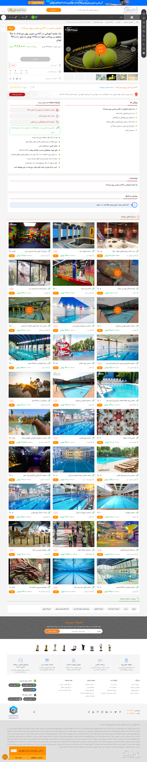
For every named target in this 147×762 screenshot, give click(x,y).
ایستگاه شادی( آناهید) (127, 550)
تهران (121, 17)
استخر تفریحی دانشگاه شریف (125, 587)
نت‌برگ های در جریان (65, 684)
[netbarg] (131, 754)
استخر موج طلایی (85, 438)
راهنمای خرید (90, 687)
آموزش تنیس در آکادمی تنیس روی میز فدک (41, 28)
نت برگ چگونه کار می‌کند (87, 693)
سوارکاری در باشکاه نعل (39, 401)
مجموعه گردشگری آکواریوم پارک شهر (35, 475)
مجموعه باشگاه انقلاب (84, 550)
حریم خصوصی (135, 690)
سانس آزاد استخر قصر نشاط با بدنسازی (34, 326)
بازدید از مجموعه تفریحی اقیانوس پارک (34, 438)
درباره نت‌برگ (135, 684)
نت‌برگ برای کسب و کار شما (108, 693)
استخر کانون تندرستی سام (82, 587)
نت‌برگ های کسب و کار (65, 690)
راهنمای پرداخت (89, 690)
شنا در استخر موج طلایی (39, 513)
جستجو (53, 10)
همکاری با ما (113, 687)
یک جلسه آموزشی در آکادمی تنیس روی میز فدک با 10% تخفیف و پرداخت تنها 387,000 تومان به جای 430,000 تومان (35, 36)
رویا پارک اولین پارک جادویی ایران (36, 251)
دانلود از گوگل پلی (27, 685)
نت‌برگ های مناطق (66, 687)
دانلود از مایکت (28, 690)
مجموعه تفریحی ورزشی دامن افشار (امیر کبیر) (120, 363)
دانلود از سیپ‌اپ (13, 699)
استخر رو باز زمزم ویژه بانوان (126, 475)
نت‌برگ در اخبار (134, 693)
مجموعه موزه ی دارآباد (39, 550)
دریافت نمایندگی (111, 690)
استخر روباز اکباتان (85, 363)
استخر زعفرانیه (130, 513)
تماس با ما (113, 684)
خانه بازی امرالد (86, 289)
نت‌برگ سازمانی (89, 684)
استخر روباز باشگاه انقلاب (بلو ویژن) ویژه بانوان (120, 401)
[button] (68, 49)
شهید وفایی (53, 65)
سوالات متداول (90, 696)
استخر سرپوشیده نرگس (83, 513)
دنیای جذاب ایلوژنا (129, 438)
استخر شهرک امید (85, 251)
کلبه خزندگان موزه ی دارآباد (126, 289)
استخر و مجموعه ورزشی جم (82, 326)
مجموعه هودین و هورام (83, 401)
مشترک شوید (52, 631)
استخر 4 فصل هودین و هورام (125, 326)
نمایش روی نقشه (17, 94)
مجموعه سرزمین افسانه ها (38, 587)
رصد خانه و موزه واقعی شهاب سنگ (123, 251)
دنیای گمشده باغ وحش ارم (38, 289)
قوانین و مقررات (134, 687)
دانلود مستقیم (28, 699)
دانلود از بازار (13, 685)
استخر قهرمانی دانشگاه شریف (37, 363)
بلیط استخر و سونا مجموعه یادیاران (79, 475)
